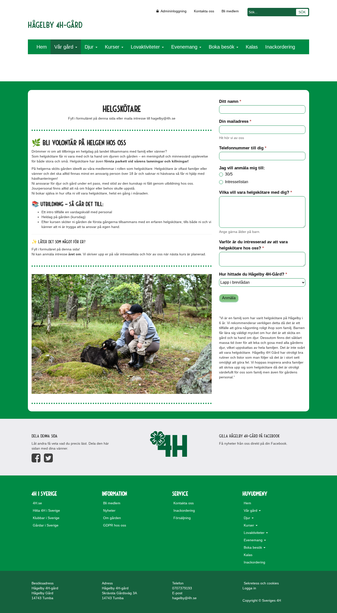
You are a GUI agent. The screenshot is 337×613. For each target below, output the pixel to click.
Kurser (113, 47)
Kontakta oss (204, 11)
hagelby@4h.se (184, 598)
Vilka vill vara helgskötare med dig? (255, 192)
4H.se (37, 503)
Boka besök (222, 47)
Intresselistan (236, 182)
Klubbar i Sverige (46, 518)
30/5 (228, 174)
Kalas (252, 47)
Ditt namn (230, 101)
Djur (90, 47)
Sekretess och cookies (261, 583)
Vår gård (64, 47)
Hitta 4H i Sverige (46, 510)
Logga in (249, 588)
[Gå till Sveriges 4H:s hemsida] (168, 444)
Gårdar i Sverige (45, 525)
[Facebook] (36, 458)
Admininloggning (173, 11)
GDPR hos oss (114, 525)
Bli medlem (230, 11)
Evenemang (185, 47)
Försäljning (182, 518)
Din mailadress (235, 121)
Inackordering (280, 47)
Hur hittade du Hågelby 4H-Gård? (253, 274)
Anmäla (229, 298)
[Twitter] (48, 458)
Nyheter (109, 510)
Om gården (112, 518)
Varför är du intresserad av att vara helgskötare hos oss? (253, 245)
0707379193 (182, 588)
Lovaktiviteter (146, 47)
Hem (42, 47)
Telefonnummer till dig (242, 148)
